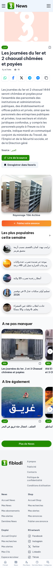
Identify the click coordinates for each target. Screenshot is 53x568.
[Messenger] (38, 77)
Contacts (32, 472)
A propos (31, 461)
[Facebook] (13, 77)
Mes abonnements (10, 510)
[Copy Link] (46, 77)
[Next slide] (50, 351)
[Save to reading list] (49, 47)
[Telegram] (29, 77)
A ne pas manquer (17, 323)
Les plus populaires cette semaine (17, 235)
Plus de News (26, 443)
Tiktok (35, 557)
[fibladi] (4, 463)
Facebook (37, 536)
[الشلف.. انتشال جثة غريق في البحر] (22, 402)
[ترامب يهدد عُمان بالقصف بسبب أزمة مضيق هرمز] (7, 249)
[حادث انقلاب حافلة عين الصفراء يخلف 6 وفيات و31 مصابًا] (7, 307)
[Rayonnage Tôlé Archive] (26, 193)
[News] (10, 5)
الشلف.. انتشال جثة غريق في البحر (18, 426)
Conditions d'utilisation (38, 485)
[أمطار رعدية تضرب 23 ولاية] (7, 278)
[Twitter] (21, 77)
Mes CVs (5, 552)
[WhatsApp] (5, 77)
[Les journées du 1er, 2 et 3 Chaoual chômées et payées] (22, 344)
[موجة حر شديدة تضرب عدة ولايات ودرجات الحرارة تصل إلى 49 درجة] (7, 263)
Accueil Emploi (9, 536)
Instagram (37, 541)
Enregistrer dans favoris (22, 164)
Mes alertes (7, 516)
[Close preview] (49, 413)
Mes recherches (35, 505)
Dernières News (9, 521)
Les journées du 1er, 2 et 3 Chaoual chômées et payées (21, 370)
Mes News (6, 505)
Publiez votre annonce (28, 223)
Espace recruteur (9, 557)
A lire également (16, 381)
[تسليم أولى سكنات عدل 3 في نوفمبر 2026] (7, 293)
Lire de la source (17, 157)
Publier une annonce (38, 521)
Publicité (31, 466)
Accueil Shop (34, 500)
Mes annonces (35, 516)
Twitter (35, 546)
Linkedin (36, 552)
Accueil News (8, 500)
